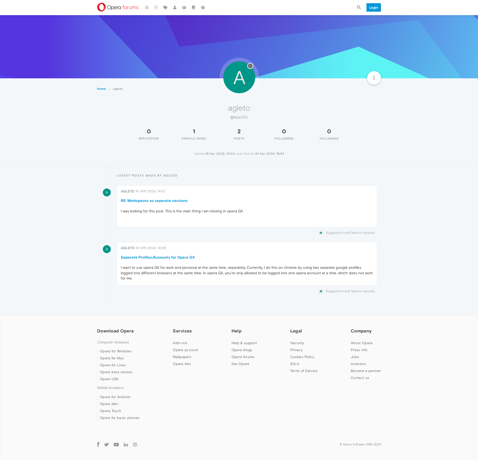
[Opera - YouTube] (116, 444)
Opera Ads (182, 364)
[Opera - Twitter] (106, 444)
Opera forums (243, 357)
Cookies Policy (302, 357)
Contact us (360, 378)
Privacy (296, 350)
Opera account (185, 350)
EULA (294, 364)
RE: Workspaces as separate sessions (154, 200)
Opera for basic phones (120, 418)
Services (182, 330)
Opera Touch (110, 411)
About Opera (361, 343)
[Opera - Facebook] (98, 444)
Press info (359, 350)
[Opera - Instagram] (134, 444)
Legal (296, 330)
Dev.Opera (240, 364)
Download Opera (115, 330)
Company (361, 330)
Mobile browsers (110, 388)
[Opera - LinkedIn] (125, 444)
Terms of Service (304, 371)
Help (236, 330)
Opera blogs (242, 350)
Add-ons (180, 343)
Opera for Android (115, 397)
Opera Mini (109, 404)
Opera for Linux (113, 365)
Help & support (244, 343)
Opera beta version (116, 372)
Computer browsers (113, 342)
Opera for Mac (112, 358)
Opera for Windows (116, 351)
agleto (127, 191)
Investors (358, 364)
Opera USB (109, 379)
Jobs (355, 357)
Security (297, 343)
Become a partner (366, 371)
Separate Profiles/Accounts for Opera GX (158, 257)
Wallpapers (182, 357)
